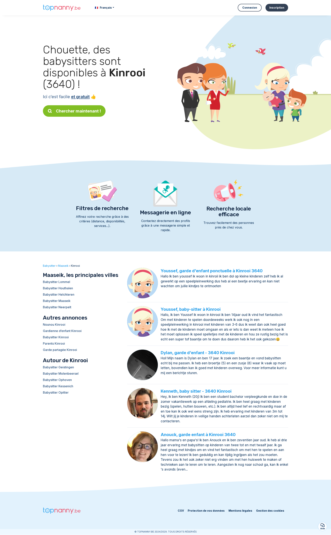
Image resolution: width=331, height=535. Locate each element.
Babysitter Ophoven (57, 380)
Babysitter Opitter (56, 392)
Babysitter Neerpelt (57, 307)
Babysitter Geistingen (58, 367)
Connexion (249, 7)
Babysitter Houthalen (58, 288)
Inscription (276, 7)
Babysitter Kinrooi (56, 337)
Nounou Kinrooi (54, 324)
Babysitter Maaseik (56, 301)
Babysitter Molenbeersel (61, 373)
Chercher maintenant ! (78, 110)
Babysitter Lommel (56, 282)
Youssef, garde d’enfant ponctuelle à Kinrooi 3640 (212, 270)
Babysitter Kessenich (58, 386)
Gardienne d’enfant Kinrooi (62, 331)
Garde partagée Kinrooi (60, 350)
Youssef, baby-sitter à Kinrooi (191, 309)
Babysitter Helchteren (58, 294)
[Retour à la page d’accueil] (62, 7)
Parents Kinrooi (54, 343)
